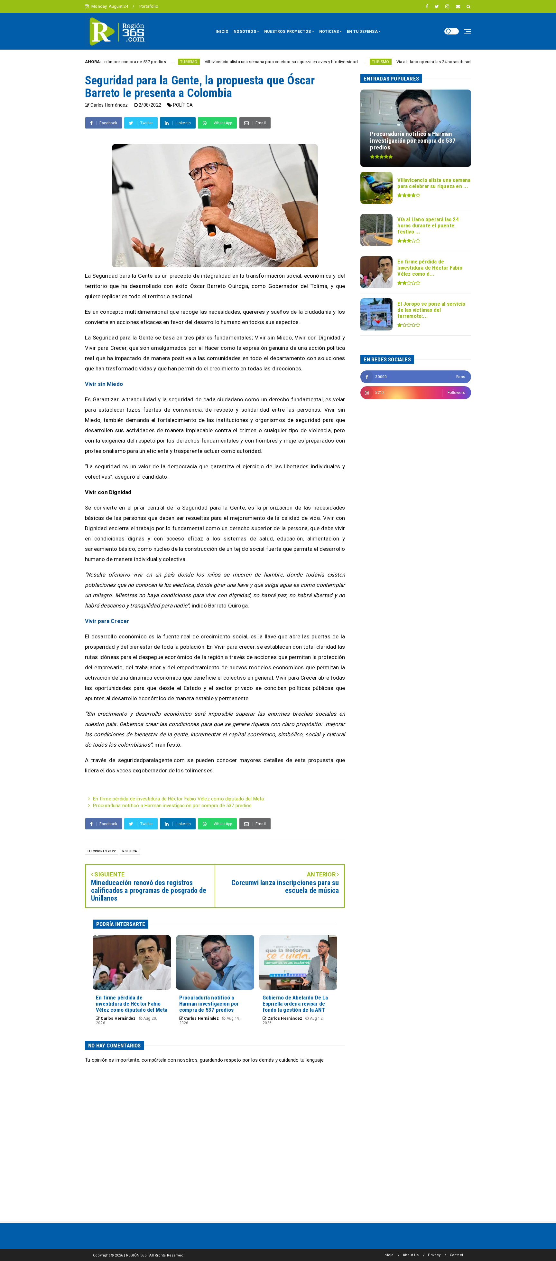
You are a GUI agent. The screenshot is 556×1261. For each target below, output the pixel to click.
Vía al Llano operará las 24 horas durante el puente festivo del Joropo (417, 61)
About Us (411, 1255)
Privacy (434, 1255)
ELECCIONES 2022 (102, 851)
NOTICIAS (329, 31)
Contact (456, 1255)
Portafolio (148, 6)
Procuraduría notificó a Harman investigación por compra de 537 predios (172, 805)
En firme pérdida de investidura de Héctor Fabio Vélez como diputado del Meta (178, 799)
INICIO (222, 31)
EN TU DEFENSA (362, 31)
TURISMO (143, 62)
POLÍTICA (183, 105)
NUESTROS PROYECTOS (287, 31)
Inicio (389, 1255)
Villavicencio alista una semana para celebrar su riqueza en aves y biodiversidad (235, 61)
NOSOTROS (245, 31)
